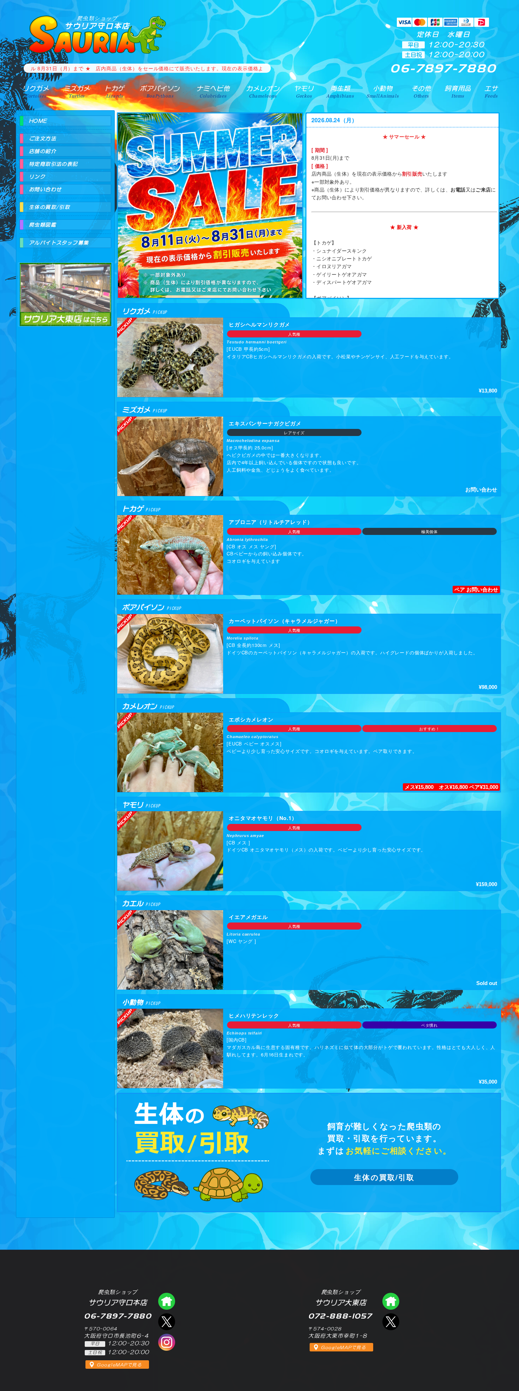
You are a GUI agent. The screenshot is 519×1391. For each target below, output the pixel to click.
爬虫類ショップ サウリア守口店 (166, 1301)
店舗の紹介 (42, 151)
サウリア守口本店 (97, 22)
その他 (421, 91)
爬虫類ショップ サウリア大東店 (65, 288)
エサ (491, 91)
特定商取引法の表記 (53, 163)
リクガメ (35, 91)
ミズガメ (77, 91)
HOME (38, 120)
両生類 (340, 91)
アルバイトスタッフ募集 (59, 242)
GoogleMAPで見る (119, 1365)
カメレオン (262, 91)
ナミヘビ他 (212, 91)
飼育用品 (458, 91)
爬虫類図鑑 (42, 224)
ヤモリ (304, 91)
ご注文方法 (42, 138)
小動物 (382, 91)
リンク (37, 176)
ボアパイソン (160, 91)
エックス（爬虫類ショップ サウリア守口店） (166, 1321)
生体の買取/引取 (384, 1177)
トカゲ (115, 91)
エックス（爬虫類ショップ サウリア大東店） (390, 1321)
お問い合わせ (45, 189)
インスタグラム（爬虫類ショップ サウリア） (166, 1342)
